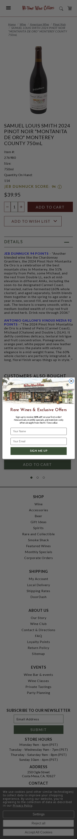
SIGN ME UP (38, 451)
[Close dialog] (71, 381)
